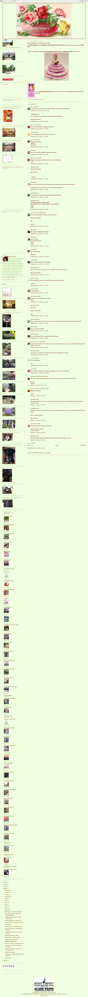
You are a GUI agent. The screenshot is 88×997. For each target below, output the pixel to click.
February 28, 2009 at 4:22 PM (39, 315)
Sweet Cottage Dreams (9, 780)
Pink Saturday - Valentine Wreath (12, 937)
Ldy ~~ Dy (33, 106)
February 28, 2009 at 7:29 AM (39, 189)
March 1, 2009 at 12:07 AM (38, 385)
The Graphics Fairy (8, 512)
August (7, 898)
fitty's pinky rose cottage (36, 341)
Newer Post (30, 445)
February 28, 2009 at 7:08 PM (39, 347)
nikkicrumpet (34, 319)
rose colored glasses (9, 807)
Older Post (83, 445)
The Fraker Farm (7, 607)
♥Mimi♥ (32, 182)
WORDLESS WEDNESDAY (11, 941)
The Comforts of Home (9, 727)
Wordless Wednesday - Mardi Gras (13, 920)
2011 (5, 884)
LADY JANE (33, 334)
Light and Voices (35, 157)
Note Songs (6, 571)
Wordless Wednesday (10, 952)
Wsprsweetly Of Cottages (10, 698)
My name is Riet (34, 124)
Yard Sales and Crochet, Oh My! (11, 624)
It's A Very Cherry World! (9, 745)
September (7, 896)
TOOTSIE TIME (7, 560)
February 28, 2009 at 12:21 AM (40, 110)
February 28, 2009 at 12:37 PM (40, 274)
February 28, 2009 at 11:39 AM (40, 256)
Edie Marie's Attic (8, 642)
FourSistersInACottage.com (10, 866)
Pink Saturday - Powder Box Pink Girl (13, 911)
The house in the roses (9, 833)
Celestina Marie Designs (9, 660)
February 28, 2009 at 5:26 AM (39, 136)
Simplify (6, 616)
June (6, 902)
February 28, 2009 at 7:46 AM (39, 209)
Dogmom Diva (7, 551)
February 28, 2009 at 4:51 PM (39, 323)
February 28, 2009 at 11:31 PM (40, 373)
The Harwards (7, 842)
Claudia (32, 260)
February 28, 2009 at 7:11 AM (39, 163)
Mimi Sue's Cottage (8, 798)
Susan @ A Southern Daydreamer (38, 388)
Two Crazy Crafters (8, 763)
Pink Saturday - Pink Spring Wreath (13, 926)
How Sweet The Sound (9, 568)
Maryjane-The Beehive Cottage (38, 376)
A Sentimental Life (8, 542)
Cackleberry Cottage (8, 772)
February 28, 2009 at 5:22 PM (39, 330)
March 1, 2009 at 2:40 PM (38, 432)
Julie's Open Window (9, 816)
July (6, 900)
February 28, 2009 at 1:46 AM (39, 121)
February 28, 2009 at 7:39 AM (39, 197)
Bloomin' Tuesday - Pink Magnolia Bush (14, 943)
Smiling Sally (7, 736)
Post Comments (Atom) (39, 448)
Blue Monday (8, 924)
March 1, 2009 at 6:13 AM (38, 405)
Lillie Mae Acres (7, 707)
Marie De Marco (34, 296)
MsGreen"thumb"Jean (9, 845)
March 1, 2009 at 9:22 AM (38, 420)
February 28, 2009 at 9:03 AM (39, 226)
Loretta (32, 368)
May (6, 904)
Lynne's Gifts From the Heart (10, 686)
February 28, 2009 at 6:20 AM (39, 147)
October (7, 894)
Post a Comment (31, 443)
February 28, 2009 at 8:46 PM (39, 354)
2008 (5, 960)
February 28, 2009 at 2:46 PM (39, 292)
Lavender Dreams (8, 516)
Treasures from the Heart (9, 719)
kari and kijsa (34, 139)
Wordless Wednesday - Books (12, 935)
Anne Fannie (13, 256)
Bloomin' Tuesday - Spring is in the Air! (14, 922)
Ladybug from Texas (8, 651)
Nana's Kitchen (7, 857)
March (6, 908)
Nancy (32, 229)
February (7, 910)
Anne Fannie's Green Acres (10, 869)
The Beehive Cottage (9, 580)
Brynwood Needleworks (9, 524)
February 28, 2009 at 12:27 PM (40, 264)
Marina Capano (34, 423)
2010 (5, 886)
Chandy (32, 249)
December (7, 890)
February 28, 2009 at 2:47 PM (39, 302)
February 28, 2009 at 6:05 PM (39, 338)
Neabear (33, 326)
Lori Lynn (33, 288)
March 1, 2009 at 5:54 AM (38, 395)
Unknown (33, 132)
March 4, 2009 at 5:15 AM (38, 440)
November (7, 892)
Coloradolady (7, 754)
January (7, 958)
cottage (5, 598)
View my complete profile (8, 279)
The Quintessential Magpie (37, 212)
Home (56, 445)
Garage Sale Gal (7, 633)
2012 (5, 882)
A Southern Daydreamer (9, 668)
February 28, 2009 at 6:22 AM (39, 154)
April (6, 906)
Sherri (32, 150)
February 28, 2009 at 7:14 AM (39, 179)
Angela (32, 237)
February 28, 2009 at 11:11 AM (40, 246)
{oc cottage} (33, 358)
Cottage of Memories (9, 854)
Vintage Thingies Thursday (11, 939)
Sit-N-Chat (33, 278)
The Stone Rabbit (8, 695)
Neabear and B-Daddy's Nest (10, 824)
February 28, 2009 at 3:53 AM (39, 128)
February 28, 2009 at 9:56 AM (39, 233)
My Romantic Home (8, 677)
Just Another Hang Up (9, 589)
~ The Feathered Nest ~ (9, 533)
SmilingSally (33, 193)
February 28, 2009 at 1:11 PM (39, 285)
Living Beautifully (8, 716)
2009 (5, 888)
